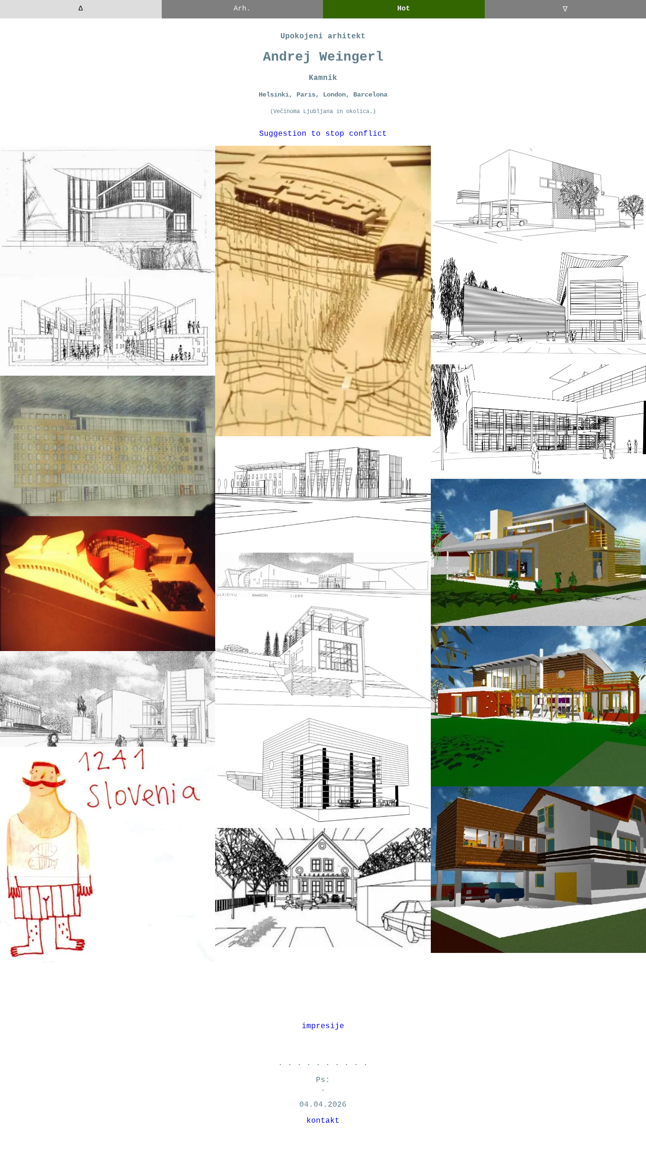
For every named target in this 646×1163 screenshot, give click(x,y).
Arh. (242, 9)
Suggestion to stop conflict (323, 134)
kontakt (323, 1121)
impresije (323, 1026)
